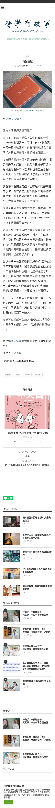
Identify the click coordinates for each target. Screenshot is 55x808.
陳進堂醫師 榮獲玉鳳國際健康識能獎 (37, 588)
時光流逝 (16, 353)
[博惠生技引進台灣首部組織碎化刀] (11, 556)
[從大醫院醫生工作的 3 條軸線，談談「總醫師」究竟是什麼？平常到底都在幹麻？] (11, 667)
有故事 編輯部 (22, 65)
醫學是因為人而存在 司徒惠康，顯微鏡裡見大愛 (35, 647)
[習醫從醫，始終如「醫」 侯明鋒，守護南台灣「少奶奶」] (11, 633)
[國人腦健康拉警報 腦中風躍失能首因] (11, 521)
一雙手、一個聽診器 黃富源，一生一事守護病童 (35, 613)
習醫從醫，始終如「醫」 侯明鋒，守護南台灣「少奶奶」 (37, 630)
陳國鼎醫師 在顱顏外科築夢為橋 (37, 682)
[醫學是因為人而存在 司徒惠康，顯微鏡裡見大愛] (11, 650)
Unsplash (39, 110)
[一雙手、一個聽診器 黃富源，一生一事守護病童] (11, 616)
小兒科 (18, 375)
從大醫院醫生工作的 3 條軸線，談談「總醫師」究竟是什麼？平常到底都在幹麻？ (36, 666)
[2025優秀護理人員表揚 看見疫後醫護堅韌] (11, 573)
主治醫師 (8, 375)
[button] (5, 418)
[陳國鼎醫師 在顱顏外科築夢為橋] (11, 685)
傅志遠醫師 (15, 119)
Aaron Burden (26, 110)
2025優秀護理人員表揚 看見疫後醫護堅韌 (37, 570)
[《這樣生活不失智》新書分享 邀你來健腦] (27, 412)
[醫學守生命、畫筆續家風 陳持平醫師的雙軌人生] (11, 539)
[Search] (52, 7)
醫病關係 (38, 375)
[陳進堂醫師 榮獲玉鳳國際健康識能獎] (11, 590)
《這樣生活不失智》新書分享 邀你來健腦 (27, 432)
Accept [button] (9, 802)
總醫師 (27, 375)
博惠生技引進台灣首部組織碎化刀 (37, 553)
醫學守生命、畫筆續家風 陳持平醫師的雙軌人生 (37, 536)
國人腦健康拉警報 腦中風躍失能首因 (37, 519)
